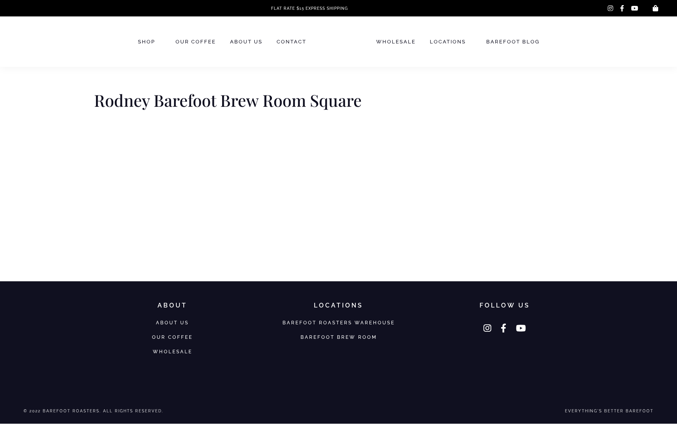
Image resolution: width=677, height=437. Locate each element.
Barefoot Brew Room (338, 337)
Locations (448, 42)
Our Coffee (196, 42)
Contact (291, 42)
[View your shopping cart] (655, 8)
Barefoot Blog (512, 42)
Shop (146, 42)
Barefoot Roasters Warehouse (338, 323)
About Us (246, 42)
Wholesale (396, 42)
